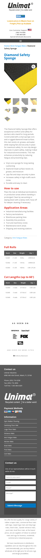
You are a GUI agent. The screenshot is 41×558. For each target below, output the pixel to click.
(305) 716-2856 (12, 383)
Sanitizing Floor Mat (11, 425)
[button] (33, 67)
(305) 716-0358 (20, 32)
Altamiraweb (24, 355)
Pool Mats (7, 450)
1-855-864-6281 (21, 35)
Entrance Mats (9, 433)
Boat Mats (8, 446)
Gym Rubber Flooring (11, 421)
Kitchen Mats (8, 441)
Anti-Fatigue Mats (18, 46)
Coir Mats (7, 454)
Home (6, 46)
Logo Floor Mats (10, 429)
